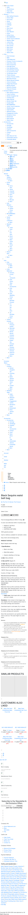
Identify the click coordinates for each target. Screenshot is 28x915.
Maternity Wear (5, 885)
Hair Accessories (11, 130)
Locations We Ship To (10, 859)
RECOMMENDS (11, 37)
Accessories (7, 122)
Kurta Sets (9, 19)
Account (6, 453)
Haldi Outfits (10, 110)
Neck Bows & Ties (12, 136)
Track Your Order (8, 839)
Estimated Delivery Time (10, 861)
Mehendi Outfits (11, 111)
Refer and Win (13, 167)
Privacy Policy (8, 850)
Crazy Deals (10, 5)
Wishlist (6, 460)
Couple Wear (10, 103)
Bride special (10, 118)
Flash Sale (9, 11)
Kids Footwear (11, 56)
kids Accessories (11, 64)
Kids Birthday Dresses (13, 70)
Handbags (9, 127)
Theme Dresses (11, 75)
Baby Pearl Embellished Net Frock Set (21, 738)
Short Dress (10, 45)
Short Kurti (10, 28)
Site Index (6, 830)
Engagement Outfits (12, 113)
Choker (9, 132)
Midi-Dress (10, 49)
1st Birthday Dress (12, 73)
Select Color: (4, 511)
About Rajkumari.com (10, 826)
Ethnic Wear (10, 18)
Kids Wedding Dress (12, 68)
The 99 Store (10, 9)
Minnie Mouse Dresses (13, 80)
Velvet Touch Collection (13, 38)
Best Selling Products (12, 16)
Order (5, 456)
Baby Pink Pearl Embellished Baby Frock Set (7, 738)
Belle (8, 57)
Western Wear (10, 40)
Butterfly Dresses (11, 87)
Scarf (8, 134)
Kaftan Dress (10, 35)
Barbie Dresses (11, 85)
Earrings (9, 125)
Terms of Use (7, 852)
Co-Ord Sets (10, 44)
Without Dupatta (19, 890)
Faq (5, 831)
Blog (5, 828)
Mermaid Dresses (11, 78)
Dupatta (9, 129)
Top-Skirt (9, 50)
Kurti (8, 26)
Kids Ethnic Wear (11, 63)
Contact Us (13, 162)
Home (7, 482)
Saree (8, 21)
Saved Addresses (14, 163)
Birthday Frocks (17, 896)
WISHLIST (10, 727)
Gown (8, 33)
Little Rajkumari (11, 59)
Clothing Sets (10, 97)
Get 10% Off (3, 760)
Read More (4, 593)
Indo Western (10, 31)
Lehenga (9, 24)
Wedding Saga (11, 108)
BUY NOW (4, 727)
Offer (8, 7)
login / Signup (13, 155)
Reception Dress (11, 115)
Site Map (3, 904)
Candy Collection (18, 866)
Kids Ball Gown (11, 66)
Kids (5, 54)
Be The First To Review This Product (11, 502)
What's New (10, 52)
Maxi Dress (10, 47)
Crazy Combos (11, 94)
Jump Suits (10, 42)
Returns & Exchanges (9, 848)
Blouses (9, 30)
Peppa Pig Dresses (12, 83)
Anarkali (9, 23)
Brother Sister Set (11, 101)
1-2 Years (9, 730)
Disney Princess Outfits (13, 77)
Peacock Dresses (11, 89)
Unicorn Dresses (11, 82)
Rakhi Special (10, 99)
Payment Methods (9, 857)
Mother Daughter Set (12, 96)
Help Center (7, 837)
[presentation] (1, 699)
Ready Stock (10, 12)
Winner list (7, 841)
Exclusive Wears (8, 90)
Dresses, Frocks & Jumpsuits (14, 61)
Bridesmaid (10, 116)
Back (11, 168)
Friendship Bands (11, 139)
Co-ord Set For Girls (12, 71)
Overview (12, 156)
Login (2, 146)
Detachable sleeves (12, 137)
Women (6, 14)
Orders (11, 158)
